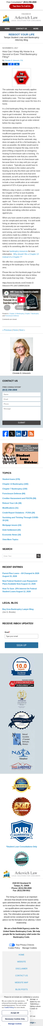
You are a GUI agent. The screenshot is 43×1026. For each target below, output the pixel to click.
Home (7, 29)
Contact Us (21, 29)
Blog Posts (21, 989)
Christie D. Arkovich (22, 373)
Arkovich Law (30, 1016)
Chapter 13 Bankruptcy (16, 313)
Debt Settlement (11, 530)
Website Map (21, 983)
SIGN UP (21, 645)
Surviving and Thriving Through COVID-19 (20, 518)
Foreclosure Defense (12, 316)
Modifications (10, 508)
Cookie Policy (14, 948)
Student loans (11, 479)
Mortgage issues (11, 525)
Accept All (15, 1013)
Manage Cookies (29, 948)
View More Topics (10, 539)
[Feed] (31, 434)
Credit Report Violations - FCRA (18, 513)
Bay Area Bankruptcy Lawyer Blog (18, 609)
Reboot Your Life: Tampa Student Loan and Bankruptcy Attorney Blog (21, 18)
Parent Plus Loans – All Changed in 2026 (20, 573)
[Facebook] (5, 434)
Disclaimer (21, 969)
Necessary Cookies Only (15, 1019)
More (35, 29)
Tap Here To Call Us (21, 6)
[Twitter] (12, 434)
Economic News (11, 535)
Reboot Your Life (12, 503)
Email (7, 632)
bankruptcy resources (19, 251)
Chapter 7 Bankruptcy (32, 313)
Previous (6, 330)
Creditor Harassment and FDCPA (19, 498)
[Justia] (25, 434)
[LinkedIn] (18, 434)
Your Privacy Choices (25, 945)
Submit (21, 423)
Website (21, 962)
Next (22, 330)
